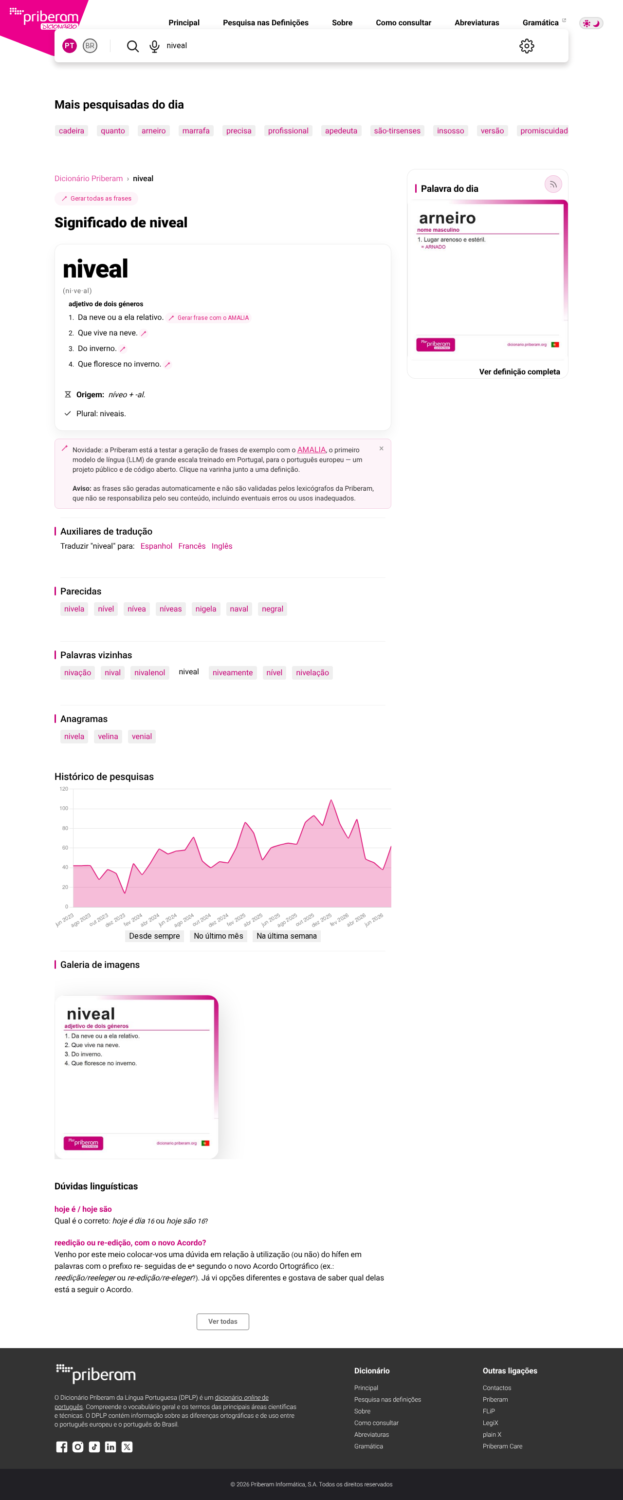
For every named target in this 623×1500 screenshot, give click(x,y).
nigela (206, 608)
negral (272, 608)
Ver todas (223, 1322)
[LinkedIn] (110, 1451)
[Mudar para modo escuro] (591, 23)
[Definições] (526, 45)
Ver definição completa (519, 371)
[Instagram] (78, 1451)
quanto (113, 130)
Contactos (497, 1388)
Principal (184, 22)
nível (106, 608)
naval (239, 608)
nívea (137, 608)
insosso (450, 130)
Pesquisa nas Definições (266, 22)
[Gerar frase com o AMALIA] (143, 333)
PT (69, 46)
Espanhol (157, 546)
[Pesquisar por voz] (154, 45)
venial (142, 736)
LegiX (490, 1423)
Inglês (222, 546)
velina (108, 736)
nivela (74, 608)
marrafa (196, 130)
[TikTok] (94, 1451)
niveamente (233, 672)
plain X (492, 1435)
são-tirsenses (397, 130)
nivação (77, 672)
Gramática (542, 22)
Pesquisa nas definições (387, 1400)
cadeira (71, 130)
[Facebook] (62, 1451)
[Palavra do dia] (553, 184)
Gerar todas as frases (101, 198)
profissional (288, 130)
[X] (127, 1451)
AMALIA (311, 449)
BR (90, 46)
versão (492, 130)
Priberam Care (502, 1446)
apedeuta (341, 130)
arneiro (154, 130)
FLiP (489, 1411)
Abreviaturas (477, 22)
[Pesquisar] (132, 45)
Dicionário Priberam (89, 178)
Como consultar (403, 22)
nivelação (312, 672)
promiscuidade (546, 130)
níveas (171, 608)
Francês (191, 546)
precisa (239, 130)
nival (113, 672)
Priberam (495, 1400)
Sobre (342, 22)
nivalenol (149, 672)
